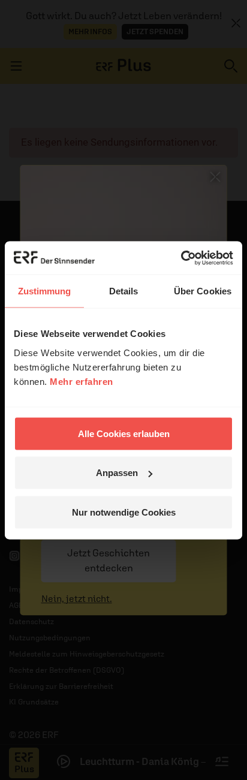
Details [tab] (123, 291)
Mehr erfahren (81, 381)
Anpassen (117, 473)
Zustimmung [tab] (44, 291)
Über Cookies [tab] (202, 291)
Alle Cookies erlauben (124, 433)
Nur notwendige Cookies (124, 512)
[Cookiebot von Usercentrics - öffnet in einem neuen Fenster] (180, 258)
